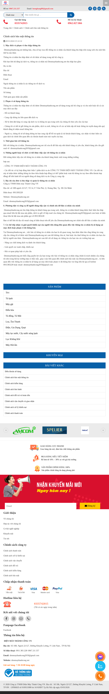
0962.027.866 (75, 23)
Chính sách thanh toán (14, 413)
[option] (24, 430)
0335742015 (21, 23)
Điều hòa (10, 310)
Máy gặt (9, 304)
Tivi (7, 292)
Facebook (7, 630)
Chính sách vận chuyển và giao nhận (19, 401)
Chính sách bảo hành (13, 389)
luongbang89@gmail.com (42, 9)
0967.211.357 (14, 9)
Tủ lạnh (9, 298)
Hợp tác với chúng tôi (12, 524)
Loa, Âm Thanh (13, 321)
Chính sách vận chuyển (12, 561)
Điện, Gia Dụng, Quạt (16, 327)
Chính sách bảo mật (11, 576)
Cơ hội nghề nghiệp (11, 529)
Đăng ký (91, 506)
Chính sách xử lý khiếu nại (16, 407)
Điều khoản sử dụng (13, 371)
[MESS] (100, 656)
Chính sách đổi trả (10, 566)
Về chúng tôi (8, 519)
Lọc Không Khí (13, 339)
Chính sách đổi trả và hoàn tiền (17, 395)
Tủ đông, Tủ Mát (13, 316)
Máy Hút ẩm (11, 345)
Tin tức (6, 539)
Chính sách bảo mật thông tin (17, 377)
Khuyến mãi (8, 534)
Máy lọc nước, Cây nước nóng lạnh (22, 333)
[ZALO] (100, 666)
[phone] (100, 676)
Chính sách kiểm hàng (14, 383)
